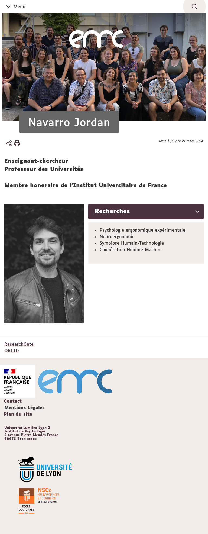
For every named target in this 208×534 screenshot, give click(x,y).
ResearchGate (19, 344)
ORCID (11, 350)
